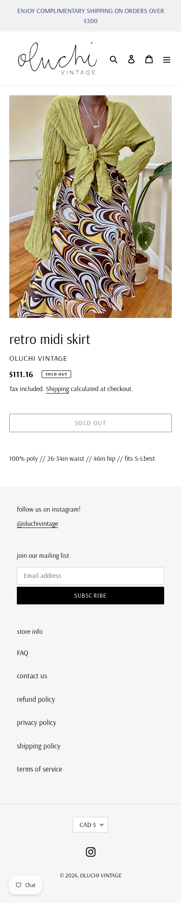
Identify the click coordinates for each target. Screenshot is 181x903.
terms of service (39, 768)
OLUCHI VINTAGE (101, 875)
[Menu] (167, 58)
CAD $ (88, 824)
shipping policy (39, 745)
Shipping (57, 388)
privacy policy (36, 722)
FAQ (22, 652)
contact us (32, 675)
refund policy (36, 699)
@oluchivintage (37, 523)
